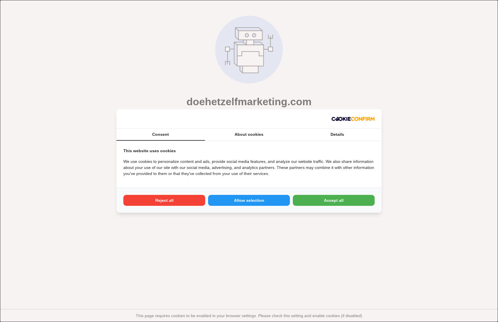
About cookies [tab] (249, 134)
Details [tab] (337, 134)
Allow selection (249, 200)
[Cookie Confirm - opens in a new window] (353, 118)
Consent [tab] (160, 134)
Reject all (164, 200)
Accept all (334, 200)
